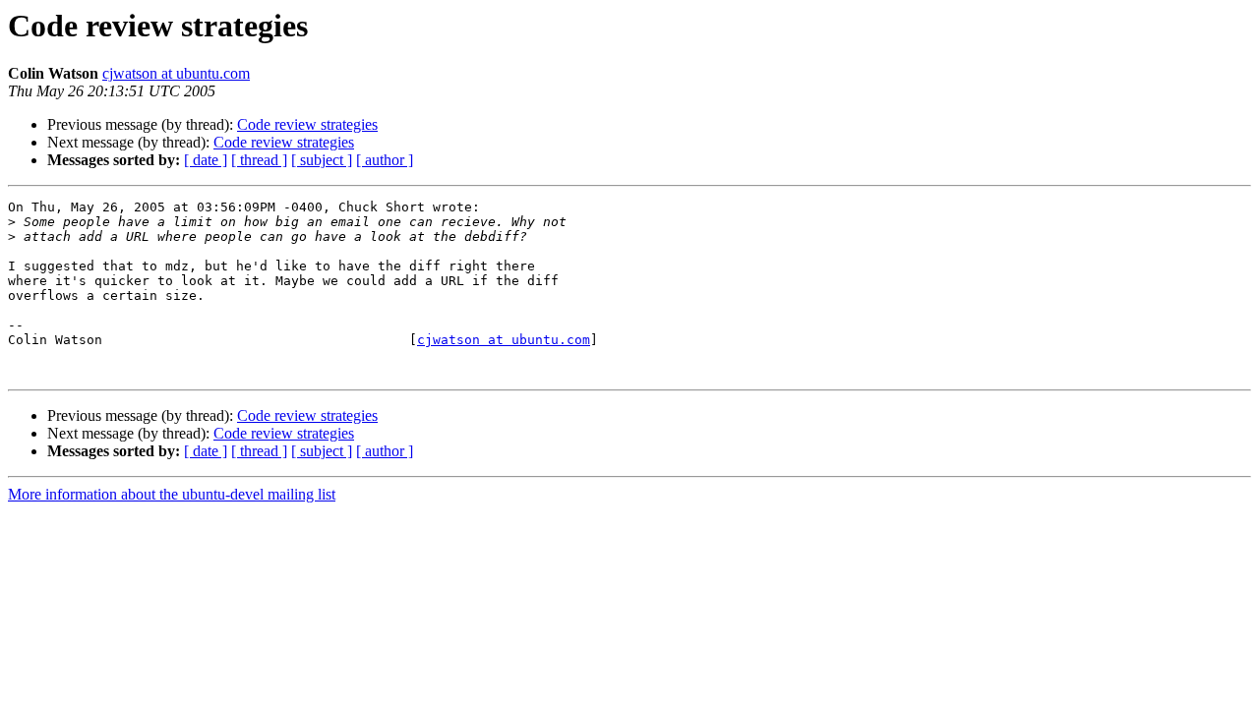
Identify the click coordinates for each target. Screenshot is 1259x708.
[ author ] (384, 159)
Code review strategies (307, 124)
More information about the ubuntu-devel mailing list (171, 494)
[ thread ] (259, 159)
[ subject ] (321, 159)
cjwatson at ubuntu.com (176, 73)
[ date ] (205, 159)
